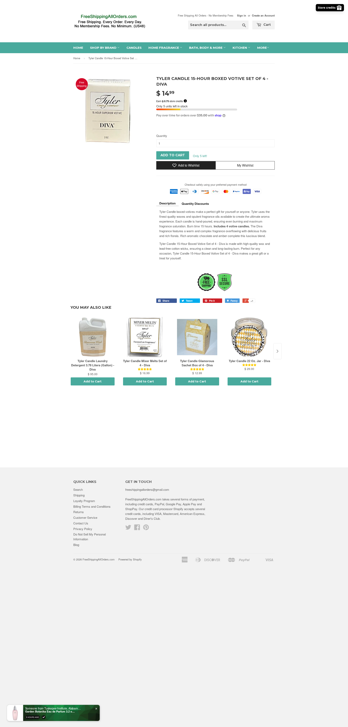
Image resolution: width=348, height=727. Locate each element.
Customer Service (85, 517)
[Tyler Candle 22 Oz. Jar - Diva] (249, 337)
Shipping (79, 495)
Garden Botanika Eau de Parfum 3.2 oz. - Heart (50, 711)
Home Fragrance (164, 48)
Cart (266, 25)
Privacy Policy (82, 529)
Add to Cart (93, 381)
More (262, 48)
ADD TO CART (173, 155)
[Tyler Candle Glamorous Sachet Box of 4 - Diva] (197, 337)
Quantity (161, 136)
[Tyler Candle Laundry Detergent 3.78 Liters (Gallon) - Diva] (93, 337)
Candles (134, 48)
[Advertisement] (174, 427)
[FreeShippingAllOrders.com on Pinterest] (146, 528)
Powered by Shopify (130, 559)
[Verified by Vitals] (44, 717)
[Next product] (277, 351)
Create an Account (263, 15)
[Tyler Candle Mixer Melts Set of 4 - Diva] (145, 337)
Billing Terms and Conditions (92, 506)
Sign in (241, 15)
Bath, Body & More (206, 48)
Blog (76, 545)
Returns (78, 512)
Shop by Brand (103, 48)
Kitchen (240, 48)
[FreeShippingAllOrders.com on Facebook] (137, 528)
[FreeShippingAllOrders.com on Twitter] (128, 528)
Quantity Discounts (195, 203)
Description (167, 203)
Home (78, 48)
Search (78, 489)
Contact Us (80, 523)
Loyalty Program (84, 501)
